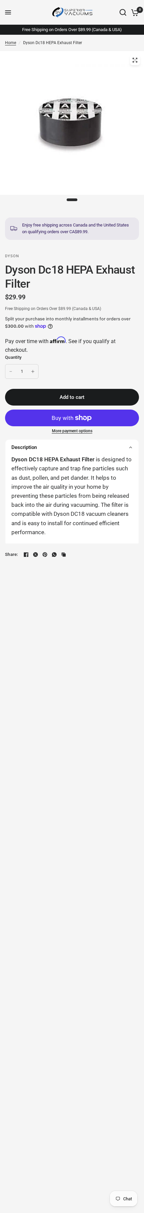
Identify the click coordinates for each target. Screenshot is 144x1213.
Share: (11, 554)
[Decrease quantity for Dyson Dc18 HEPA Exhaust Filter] (10, 371)
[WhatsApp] (54, 555)
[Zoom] (135, 60)
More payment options (72, 431)
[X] (35, 555)
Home (10, 42)
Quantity (13, 357)
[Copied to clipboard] (64, 555)
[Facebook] (26, 555)
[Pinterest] (45, 555)
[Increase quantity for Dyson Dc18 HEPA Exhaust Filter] (32, 371)
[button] (72, 447)
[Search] (123, 12)
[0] (134, 12)
